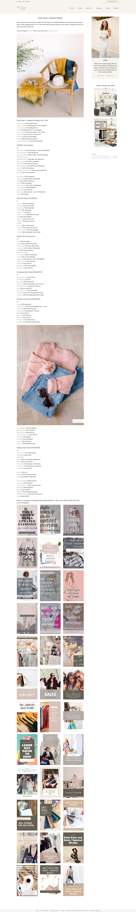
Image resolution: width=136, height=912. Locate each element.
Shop (107, 8)
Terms (62, 910)
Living (80, 8)
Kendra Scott (21, 246)
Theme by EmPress (95, 910)
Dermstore (20, 189)
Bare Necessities (22, 152)
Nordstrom (20, 268)
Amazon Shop (110, 75)
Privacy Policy (54, 910)
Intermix (19, 227)
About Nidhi (100, 75)
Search (94, 154)
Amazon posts (52, 31)
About (116, 8)
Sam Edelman (21, 430)
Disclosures (44, 910)
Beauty (89, 8)
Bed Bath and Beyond (23, 170)
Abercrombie (21, 123)
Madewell (20, 259)
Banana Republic (22, 155)
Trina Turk (20, 464)
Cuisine (98, 8)
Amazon (30, 31)
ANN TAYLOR (21, 150)
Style (71, 8)
